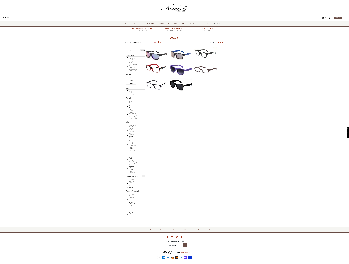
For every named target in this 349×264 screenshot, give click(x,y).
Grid (155, 42)
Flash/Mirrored (132, 163)
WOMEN (161, 23)
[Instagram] (329, 18)
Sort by (128, 42)
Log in (222, 23)
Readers (130, 63)
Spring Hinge (132, 203)
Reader (130, 169)
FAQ (185, 229)
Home (145, 229)
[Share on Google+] (220, 42)
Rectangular (132, 141)
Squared (130, 148)
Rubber (131, 187)
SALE (200, 23)
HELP (208, 23)
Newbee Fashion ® (185, 252)
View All (143, 50)
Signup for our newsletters (174, 241)
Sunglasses (131, 58)
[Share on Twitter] (218, 42)
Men (131, 80)
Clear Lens (131, 60)
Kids (131, 83)
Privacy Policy (209, 229)
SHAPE (192, 23)
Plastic (130, 186)
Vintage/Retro (132, 115)
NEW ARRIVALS (137, 23)
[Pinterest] (326, 18)
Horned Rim (132, 136)
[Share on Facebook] (216, 42)
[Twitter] (323, 18)
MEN (169, 23)
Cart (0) (338, 17)
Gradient (131, 166)
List (161, 42)
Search (138, 229)
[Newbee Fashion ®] (174, 3)
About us (162, 229)
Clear (130, 158)
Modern (130, 109)
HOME (127, 23)
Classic (130, 106)
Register (216, 23)
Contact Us (153, 229)
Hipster (130, 107)
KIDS (175, 23)
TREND (183, 23)
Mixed (130, 184)
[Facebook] (320, 18)
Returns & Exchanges (174, 229)
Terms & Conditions (195, 229)
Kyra (130, 217)
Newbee (131, 212)
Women (131, 78)
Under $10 (131, 91)
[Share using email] (223, 42)
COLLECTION (150, 23)
